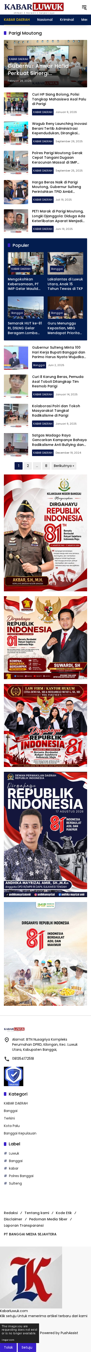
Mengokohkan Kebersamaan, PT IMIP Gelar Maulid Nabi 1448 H (23, 284)
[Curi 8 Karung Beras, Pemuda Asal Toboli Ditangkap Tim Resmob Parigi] (16, 387)
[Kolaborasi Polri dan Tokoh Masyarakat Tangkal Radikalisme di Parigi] (16, 416)
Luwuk (14, 1153)
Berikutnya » (64, 465)
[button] (84, 7)
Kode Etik (64, 1212)
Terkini (9, 1118)
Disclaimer (13, 1219)
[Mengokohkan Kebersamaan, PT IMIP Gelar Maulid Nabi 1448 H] (26, 263)
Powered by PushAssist (59, 1332)
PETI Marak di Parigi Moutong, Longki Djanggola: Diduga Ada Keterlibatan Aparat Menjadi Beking (58, 218)
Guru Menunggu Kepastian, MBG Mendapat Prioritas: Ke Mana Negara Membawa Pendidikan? (65, 328)
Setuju (27, 1347)
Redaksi (11, 1212)
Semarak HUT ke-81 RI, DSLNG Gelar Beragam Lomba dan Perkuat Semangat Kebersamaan (25, 328)
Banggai (57, 269)
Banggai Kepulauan (20, 1133)
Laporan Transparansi (23, 1225)
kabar (13, 1168)
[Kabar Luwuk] (34, 7)
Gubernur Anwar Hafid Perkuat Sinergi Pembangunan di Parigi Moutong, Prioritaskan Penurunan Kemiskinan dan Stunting (40, 69)
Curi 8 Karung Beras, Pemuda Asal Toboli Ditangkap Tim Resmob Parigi (57, 381)
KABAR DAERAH (18, 59)
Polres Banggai (21, 1175)
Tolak (8, 1347)
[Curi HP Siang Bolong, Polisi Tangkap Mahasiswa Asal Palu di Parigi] (16, 104)
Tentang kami (37, 1212)
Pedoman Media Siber (48, 1219)
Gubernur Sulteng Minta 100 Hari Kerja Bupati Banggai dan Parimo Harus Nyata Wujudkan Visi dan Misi (59, 354)
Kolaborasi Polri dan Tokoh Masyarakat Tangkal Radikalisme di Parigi (56, 411)
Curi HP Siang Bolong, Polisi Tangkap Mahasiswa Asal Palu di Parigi (59, 99)
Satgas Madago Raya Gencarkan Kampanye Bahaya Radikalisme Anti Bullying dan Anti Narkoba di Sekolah (59, 442)
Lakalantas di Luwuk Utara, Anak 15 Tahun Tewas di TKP (65, 284)
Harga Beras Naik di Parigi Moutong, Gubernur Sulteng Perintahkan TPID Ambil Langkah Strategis (56, 189)
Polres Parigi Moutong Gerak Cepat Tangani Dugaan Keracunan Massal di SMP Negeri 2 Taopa (57, 160)
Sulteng (15, 1183)
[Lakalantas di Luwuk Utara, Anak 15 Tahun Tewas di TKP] (65, 263)
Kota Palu (12, 1125)
